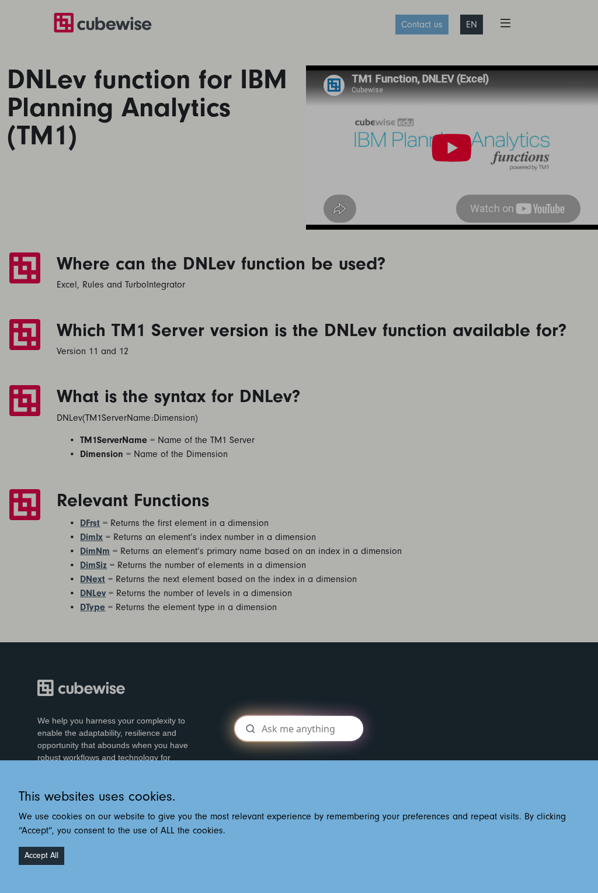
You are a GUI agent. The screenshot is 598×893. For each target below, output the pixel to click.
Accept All (41, 855)
